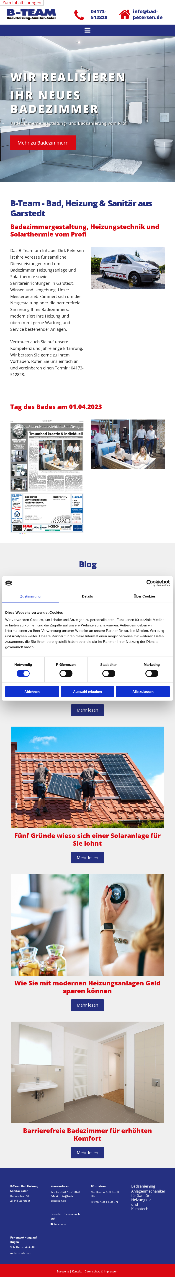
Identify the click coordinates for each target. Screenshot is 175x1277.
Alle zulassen (143, 691)
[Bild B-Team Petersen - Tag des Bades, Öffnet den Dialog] (47, 477)
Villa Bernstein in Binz (24, 1247)
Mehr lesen (87, 710)
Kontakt (77, 1271)
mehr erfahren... (20, 1253)
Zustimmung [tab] (30, 596)
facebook (58, 1224)
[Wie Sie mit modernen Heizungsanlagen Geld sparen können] (87, 925)
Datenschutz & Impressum (101, 1271)
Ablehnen (32, 691)
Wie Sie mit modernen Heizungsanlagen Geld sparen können (87, 987)
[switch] (65, 673)
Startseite (63, 1271)
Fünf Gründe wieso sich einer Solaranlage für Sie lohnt (87, 839)
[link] (150, 1186)
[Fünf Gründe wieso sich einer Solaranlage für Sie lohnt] (87, 777)
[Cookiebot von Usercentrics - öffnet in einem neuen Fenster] (150, 583)
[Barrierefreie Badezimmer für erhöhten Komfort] (87, 1072)
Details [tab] (87, 596)
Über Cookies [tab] (145, 596)
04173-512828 (71, 1192)
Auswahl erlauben (87, 691)
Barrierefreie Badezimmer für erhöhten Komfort (87, 1134)
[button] (87, 30)
